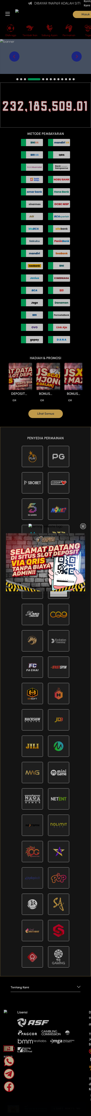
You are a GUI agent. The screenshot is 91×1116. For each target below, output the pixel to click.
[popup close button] (83, 526)
